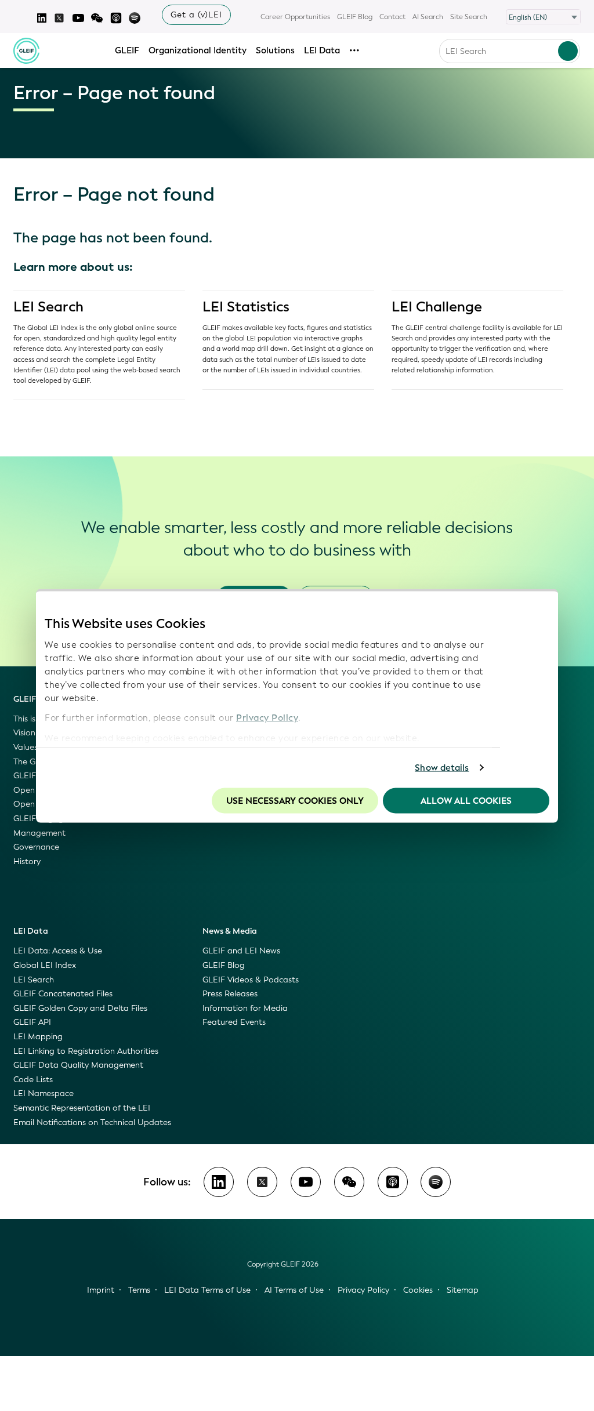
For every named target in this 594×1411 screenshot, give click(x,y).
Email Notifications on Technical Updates (92, 1122)
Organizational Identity (197, 50)
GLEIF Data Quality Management (78, 1065)
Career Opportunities (295, 16)
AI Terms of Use (294, 1290)
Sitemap (463, 1290)
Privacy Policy (267, 718)
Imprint (100, 1290)
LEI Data (322, 50)
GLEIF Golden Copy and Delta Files (80, 1008)
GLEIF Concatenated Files (63, 993)
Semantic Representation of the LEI (81, 1107)
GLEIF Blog (354, 16)
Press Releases (230, 993)
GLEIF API (32, 1022)
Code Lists (33, 1079)
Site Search (468, 16)
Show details (442, 768)
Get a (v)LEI (196, 14)
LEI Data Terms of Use (207, 1290)
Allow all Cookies (466, 800)
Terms (139, 1290)
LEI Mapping (38, 1036)
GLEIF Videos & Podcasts (250, 979)
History (27, 861)
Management (39, 833)
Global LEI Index (44, 965)
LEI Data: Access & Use (57, 950)
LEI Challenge (437, 307)
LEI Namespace (43, 1093)
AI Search (427, 16)
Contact (392, 16)
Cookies (418, 1290)
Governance (36, 847)
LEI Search (48, 307)
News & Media (229, 931)
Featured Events (234, 1022)
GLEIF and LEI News (241, 950)
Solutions (275, 50)
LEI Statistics (245, 307)
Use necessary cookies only (295, 800)
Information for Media (245, 1008)
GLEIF (127, 50)
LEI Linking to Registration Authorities (85, 1051)
